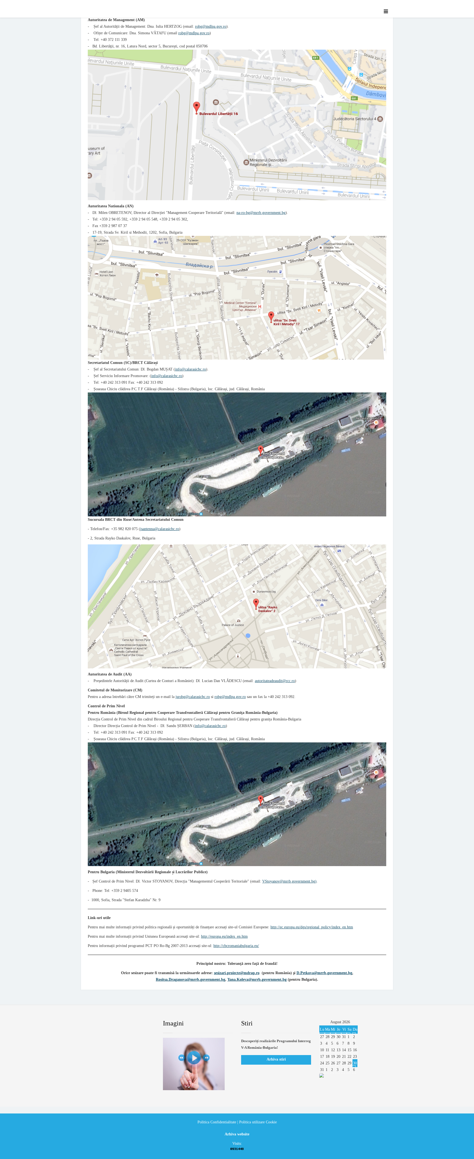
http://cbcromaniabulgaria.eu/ (236, 946)
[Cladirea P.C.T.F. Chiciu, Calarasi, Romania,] (237, 804)
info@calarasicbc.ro (190, 369)
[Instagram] (142, 1023)
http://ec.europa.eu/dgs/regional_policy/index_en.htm (311, 927)
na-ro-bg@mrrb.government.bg (261, 213)
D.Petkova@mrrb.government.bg (324, 973)
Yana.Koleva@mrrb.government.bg (257, 979)
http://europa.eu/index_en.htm (224, 936)
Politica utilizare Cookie (258, 1122)
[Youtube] (126, 1023)
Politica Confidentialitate (217, 1122)
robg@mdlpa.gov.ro (210, 26)
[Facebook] (92, 1023)
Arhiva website (237, 1134)
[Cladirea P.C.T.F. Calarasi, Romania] (237, 454)
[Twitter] (109, 1023)
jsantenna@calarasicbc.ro (159, 529)
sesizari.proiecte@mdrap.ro (236, 973)
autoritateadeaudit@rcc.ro (275, 681)
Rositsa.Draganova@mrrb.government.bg (190, 979)
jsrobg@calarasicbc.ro (193, 697)
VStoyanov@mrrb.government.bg (288, 881)
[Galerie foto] (198, 1064)
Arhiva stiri (276, 1059)
